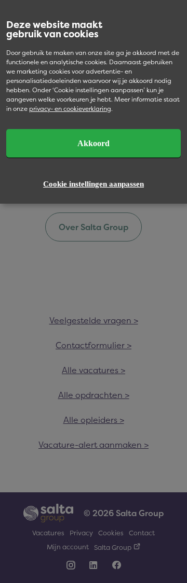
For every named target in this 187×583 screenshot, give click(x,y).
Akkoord (93, 143)
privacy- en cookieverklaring (70, 108)
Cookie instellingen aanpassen (93, 184)
